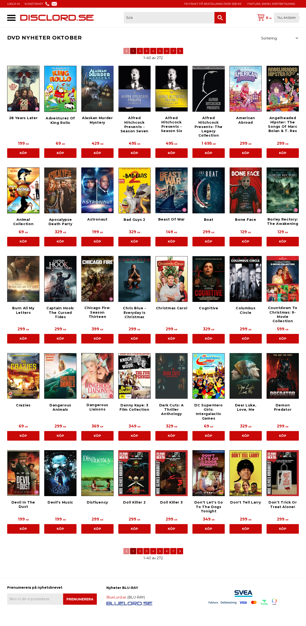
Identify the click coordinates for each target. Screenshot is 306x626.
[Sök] (220, 17)
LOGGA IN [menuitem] (13, 4)
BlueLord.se (116, 597)
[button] (11, 18)
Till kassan (286, 17)
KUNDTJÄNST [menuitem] (34, 4)
